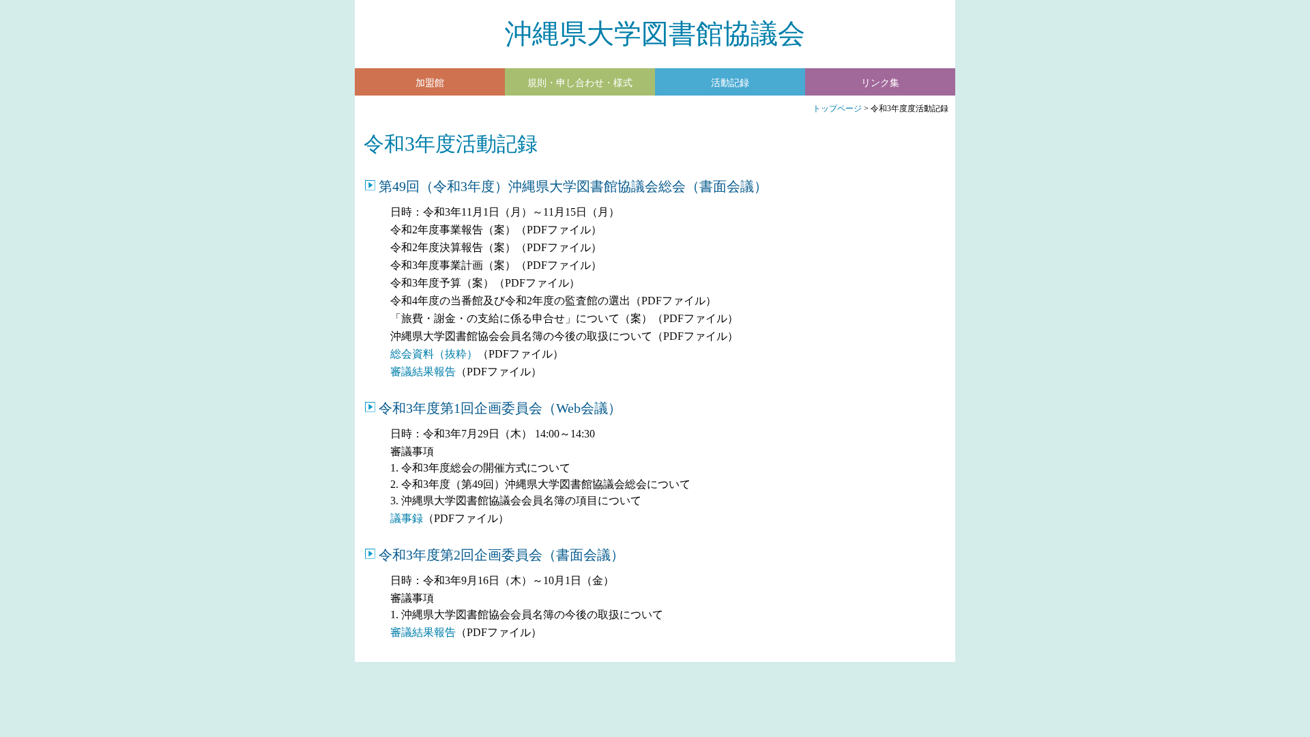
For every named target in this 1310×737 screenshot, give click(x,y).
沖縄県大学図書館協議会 (655, 33)
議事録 (406, 518)
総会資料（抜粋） (434, 354)
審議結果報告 (423, 371)
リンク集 (880, 83)
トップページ (837, 108)
